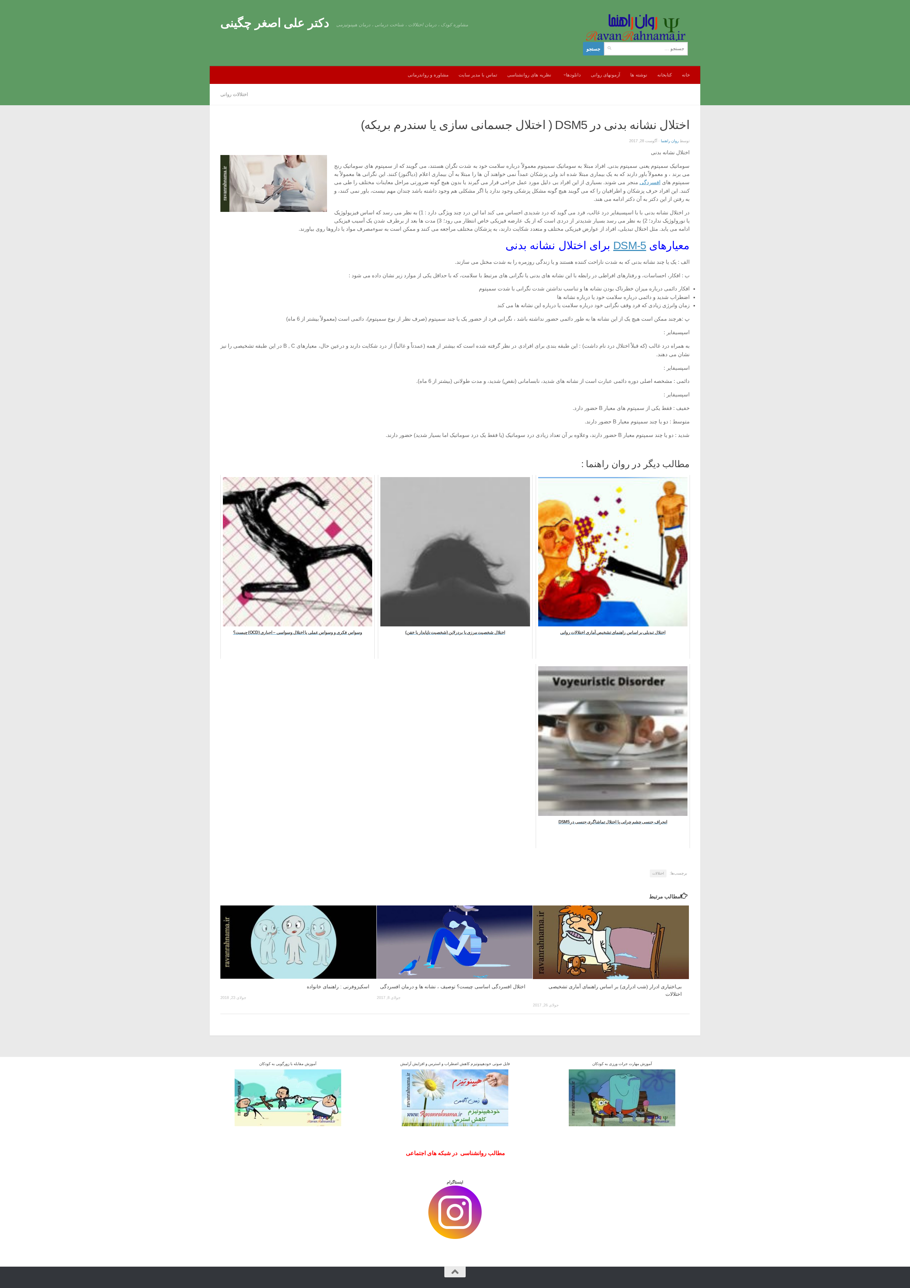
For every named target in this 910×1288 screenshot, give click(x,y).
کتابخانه (664, 75)
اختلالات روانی (234, 94)
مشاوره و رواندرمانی (428, 75)
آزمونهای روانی (605, 75)
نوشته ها (638, 75)
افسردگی (649, 182)
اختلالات (658, 873)
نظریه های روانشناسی (529, 75)
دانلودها (573, 75)
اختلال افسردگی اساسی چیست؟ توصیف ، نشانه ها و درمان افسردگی (452, 986)
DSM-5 (629, 245)
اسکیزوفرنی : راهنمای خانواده (338, 986)
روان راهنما (670, 141)
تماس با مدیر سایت (478, 75)
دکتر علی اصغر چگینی (274, 23)
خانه (686, 75)
